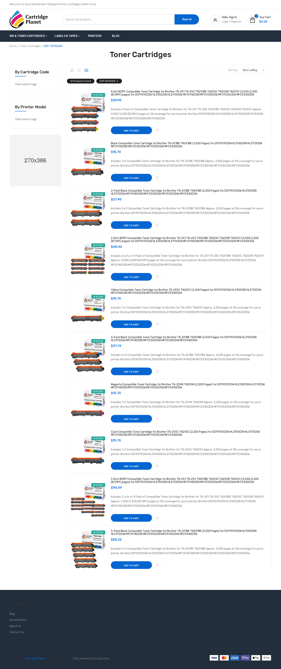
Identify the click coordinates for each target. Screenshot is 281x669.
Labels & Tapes (66, 36)
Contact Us (17, 632)
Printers (95, 36)
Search (187, 19)
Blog (115, 36)
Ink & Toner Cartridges (27, 36)
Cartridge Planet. (35, 658)
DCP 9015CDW (107, 81)
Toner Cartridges (30, 46)
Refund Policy (18, 620)
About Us (15, 626)
